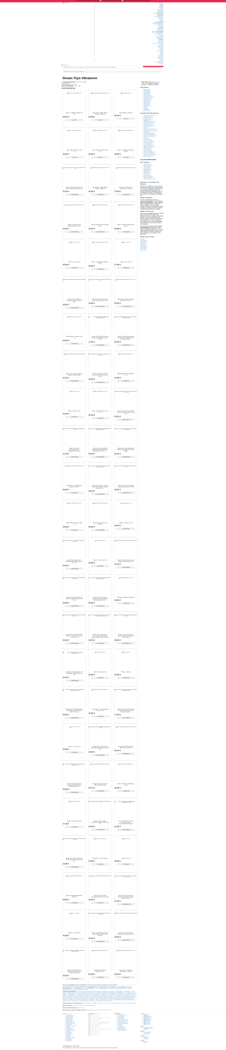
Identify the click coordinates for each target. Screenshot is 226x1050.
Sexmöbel (160, 39)
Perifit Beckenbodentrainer (123, 1023)
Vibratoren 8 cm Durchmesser (69, 999)
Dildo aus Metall (69, 1018)
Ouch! (148, 150)
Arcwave (148, 116)
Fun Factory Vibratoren (122, 1015)
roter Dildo (120, 1025)
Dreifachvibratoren (147, 95)
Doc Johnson (149, 125)
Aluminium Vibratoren (72, 994)
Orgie (148, 149)
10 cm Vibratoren (79, 995)
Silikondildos (68, 1032)
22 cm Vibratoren (121, 994)
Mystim (148, 147)
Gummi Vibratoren (89, 994)
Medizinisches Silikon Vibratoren (109, 993)
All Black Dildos (143, 240)
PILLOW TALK (150, 152)
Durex (146, 127)
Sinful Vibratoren (75, 1000)
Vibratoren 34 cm (111, 995)
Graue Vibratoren (110, 992)
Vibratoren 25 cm (87, 995)
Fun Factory (149, 134)
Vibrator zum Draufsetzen (149, 176)
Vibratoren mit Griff (93, 997)
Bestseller (161, 3)
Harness (161, 50)
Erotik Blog (146, 1036)
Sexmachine (68, 1031)
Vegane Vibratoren (147, 175)
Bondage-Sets (160, 46)
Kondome (161, 60)
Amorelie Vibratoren (91, 1000)
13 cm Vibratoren (71, 995)
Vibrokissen (146, 108)
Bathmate (147, 120)
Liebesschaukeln (159, 37)
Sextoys (146, 1014)
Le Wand (149, 141)
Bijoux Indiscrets (150, 122)
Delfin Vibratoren (147, 166)
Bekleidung (161, 63)
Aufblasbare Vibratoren (112, 997)
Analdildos (161, 6)
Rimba (148, 156)
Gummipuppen (160, 29)
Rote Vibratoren (119, 991)
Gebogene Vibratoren (130, 999)
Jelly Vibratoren (105, 994)
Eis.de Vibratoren (108, 1000)
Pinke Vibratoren (96, 991)
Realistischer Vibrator (120, 999)
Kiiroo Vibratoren (121, 1017)
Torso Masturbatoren (159, 24)
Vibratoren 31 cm (127, 995)
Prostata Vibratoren (159, 33)
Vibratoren (160, 15)
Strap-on (161, 8)
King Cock (149, 140)
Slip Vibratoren (160, 17)
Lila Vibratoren (89, 991)
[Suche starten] (153, 66)
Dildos (161, 5)
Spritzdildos (161, 7)
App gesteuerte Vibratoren (72, 997)
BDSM (162, 44)
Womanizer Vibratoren (122, 1030)
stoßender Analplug (144, 246)
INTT (146, 137)
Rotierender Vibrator (102, 997)
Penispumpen (160, 26)
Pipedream (149, 153)
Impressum (146, 1041)
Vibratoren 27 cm (119, 995)
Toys (146, 1015)
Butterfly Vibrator (147, 93)
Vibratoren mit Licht (148, 177)
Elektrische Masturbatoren (158, 23)
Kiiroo (148, 139)
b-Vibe (148, 118)
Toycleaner (161, 61)
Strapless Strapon (70, 1038)
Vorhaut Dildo (69, 1039)
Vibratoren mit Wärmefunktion (150, 178)
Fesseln (161, 48)
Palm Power (149, 151)
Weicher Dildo (143, 248)
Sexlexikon (146, 1037)
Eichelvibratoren (160, 32)
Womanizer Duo (121, 1028)
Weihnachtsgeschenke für (90, 1003)
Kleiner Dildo (142, 245)
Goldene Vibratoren (102, 992)
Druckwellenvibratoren (158, 16)
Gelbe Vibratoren (127, 992)
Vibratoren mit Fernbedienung (96, 996)
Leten (148, 143)
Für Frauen (161, 2)
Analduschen (160, 57)
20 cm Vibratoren (112, 994)
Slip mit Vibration (69, 1034)
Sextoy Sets (160, 42)
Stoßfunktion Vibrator (70, 1037)
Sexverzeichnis (147, 1033)
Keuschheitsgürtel (159, 51)
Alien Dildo (142, 239)
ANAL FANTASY (150, 115)
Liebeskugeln (160, 10)
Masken (161, 53)
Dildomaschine (143, 243)
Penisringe (161, 27)
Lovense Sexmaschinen (123, 1020)
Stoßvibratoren (147, 104)
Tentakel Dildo (143, 247)
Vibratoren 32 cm (85, 996)
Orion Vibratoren (82, 1000)
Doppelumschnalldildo (70, 1023)
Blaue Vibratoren (104, 991)
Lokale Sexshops (147, 1032)
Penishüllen (161, 25)
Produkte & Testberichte (149, 1027)
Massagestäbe (160, 11)
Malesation (149, 145)
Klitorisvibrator (69, 1024)
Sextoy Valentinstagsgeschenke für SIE (117, 1003)
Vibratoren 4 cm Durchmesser (75, 998)
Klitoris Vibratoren (147, 98)
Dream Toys (68, 986)
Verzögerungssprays (159, 62)
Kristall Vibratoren (97, 994)
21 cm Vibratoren (129, 994)
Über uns (145, 1042)
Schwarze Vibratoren (80, 991)
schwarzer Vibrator (121, 1027)
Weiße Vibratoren (93, 992)
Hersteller (149, 113)
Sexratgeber (146, 1038)
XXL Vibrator (146, 109)
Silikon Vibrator (91, 993)
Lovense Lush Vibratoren (123, 1019)
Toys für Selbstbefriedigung (130, 1003)
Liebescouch (160, 40)
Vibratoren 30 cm (103, 995)
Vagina (82, 1005)
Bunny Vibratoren (147, 92)
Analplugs (161, 4)
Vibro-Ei (145, 107)
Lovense (149, 144)
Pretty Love (149, 155)
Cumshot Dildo (143, 242)
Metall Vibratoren (120, 993)
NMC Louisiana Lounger (123, 1022)
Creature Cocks (148, 124)
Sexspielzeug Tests (148, 1028)
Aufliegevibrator (147, 164)
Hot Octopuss (149, 136)
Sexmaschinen (160, 12)
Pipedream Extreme (150, 154)
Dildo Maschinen (69, 1019)
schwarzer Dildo (121, 1026)
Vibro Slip (146, 106)
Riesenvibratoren (147, 102)
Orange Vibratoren (118, 992)
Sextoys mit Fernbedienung (157, 43)
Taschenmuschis (160, 30)
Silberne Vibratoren (72, 993)
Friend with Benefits (149, 133)
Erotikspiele (161, 35)
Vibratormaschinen (147, 105)
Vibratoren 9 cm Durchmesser (127, 998)
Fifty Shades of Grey (151, 130)
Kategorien (142, 1013)
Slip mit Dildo (68, 1033)
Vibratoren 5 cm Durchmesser (88, 998)
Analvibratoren (147, 89)
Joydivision (147, 138)
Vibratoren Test (80, 1007)
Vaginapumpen (160, 14)
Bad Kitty (148, 119)
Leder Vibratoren (81, 994)
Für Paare (161, 34)
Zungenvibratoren (147, 110)
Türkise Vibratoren (127, 991)
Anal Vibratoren (69, 1014)
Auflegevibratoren (147, 90)
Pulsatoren (146, 173)
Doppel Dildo (68, 1022)
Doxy (148, 126)
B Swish (148, 117)
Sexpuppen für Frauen (158, 13)
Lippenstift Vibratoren (148, 99)
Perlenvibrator (146, 172)
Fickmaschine (120, 1014)
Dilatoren (161, 20)
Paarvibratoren (160, 38)
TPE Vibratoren (99, 993)
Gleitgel (161, 59)
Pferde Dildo (68, 1028)
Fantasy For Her (150, 128)
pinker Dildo (120, 1024)
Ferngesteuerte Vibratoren (149, 97)
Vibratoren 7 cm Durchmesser (114, 998)
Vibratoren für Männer (157, 31)
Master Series (149, 146)
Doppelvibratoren (147, 94)
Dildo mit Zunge (69, 1020)
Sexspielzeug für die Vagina (102, 1003)
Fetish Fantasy (150, 129)
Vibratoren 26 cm (95, 995)
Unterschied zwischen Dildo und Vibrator (102, 1010)
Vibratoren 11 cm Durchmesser (95, 999)
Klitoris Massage (90, 1010)
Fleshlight (161, 21)
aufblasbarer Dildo (144, 241)
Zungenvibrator (143, 249)
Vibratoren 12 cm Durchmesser (109, 999)
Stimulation (152, 220)
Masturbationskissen (148, 169)
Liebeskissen (160, 41)
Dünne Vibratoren (147, 167)
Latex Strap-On (121, 1018)
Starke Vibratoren (147, 174)
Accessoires (160, 56)
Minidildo (68, 1026)
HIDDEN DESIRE (150, 135)
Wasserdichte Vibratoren (109, 996)
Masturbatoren (159, 22)
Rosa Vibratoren (112, 991)
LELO (148, 142)
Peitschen (161, 54)
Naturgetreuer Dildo (70, 1027)
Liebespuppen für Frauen (71, 1025)
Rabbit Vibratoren (147, 101)
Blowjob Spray (160, 58)
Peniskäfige (161, 55)
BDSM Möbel (160, 45)
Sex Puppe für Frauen (70, 1030)
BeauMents (149, 121)
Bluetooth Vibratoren (148, 165)
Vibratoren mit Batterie (122, 997)
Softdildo (68, 1035)
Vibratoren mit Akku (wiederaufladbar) (122, 996)
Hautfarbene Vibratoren (83, 992)
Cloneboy (148, 123)
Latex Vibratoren (128, 993)
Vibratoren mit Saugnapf (84, 997)
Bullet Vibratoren (147, 91)
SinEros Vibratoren (100, 1000)
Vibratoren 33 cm (77, 996)
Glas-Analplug (121, 1016)
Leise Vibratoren (147, 168)
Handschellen (160, 49)
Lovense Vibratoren (122, 1021)
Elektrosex (161, 47)
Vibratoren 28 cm (69, 996)
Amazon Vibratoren (67, 1000)
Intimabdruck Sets (159, 36)
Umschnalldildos (160, 9)
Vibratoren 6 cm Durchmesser (101, 998)
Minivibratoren (146, 100)
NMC (148, 148)
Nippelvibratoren (147, 170)
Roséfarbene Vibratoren (73, 992)
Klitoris (75, 1005)
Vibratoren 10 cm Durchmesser (82, 999)
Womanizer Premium (122, 1029)
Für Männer (161, 18)
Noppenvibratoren (147, 171)
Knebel (161, 52)
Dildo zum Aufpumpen (70, 1021)
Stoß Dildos (68, 1036)
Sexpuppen (160, 28)
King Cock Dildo (143, 244)
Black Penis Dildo (69, 1016)
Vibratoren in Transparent (82, 993)
